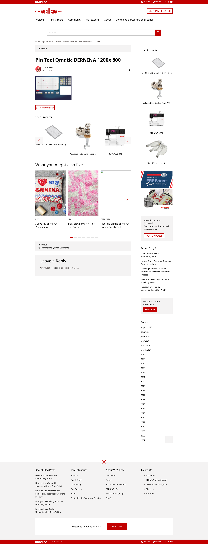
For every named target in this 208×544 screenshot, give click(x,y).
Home (37, 41)
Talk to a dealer (154, 236)
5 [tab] (88, 237)
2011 (143, 422)
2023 (143, 368)
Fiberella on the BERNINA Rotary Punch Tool (115, 225)
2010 (143, 426)
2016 (143, 399)
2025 (143, 359)
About (107, 20)
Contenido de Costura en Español (134, 20)
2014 (143, 408)
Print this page (47, 107)
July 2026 (145, 332)
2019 (143, 386)
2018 (143, 390)
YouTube (150, 493)
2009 (143, 431)
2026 (143, 354)
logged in (56, 267)
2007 (143, 440)
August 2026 (146, 327)
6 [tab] (92, 237)
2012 (143, 417)
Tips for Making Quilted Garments (55, 41)
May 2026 (145, 341)
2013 (143, 413)
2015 (143, 404)
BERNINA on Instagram (156, 480)
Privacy (109, 480)
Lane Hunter (48, 67)
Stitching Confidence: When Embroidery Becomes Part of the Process (155, 271)
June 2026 (145, 336)
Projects (39, 20)
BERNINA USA (112, 489)
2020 (143, 381)
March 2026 (146, 350)
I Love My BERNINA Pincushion (46, 225)
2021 (143, 377)
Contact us (111, 475)
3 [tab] (79, 237)
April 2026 (145, 345)
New (37, 219)
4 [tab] (83, 237)
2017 (143, 395)
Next (127, 140)
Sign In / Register (160, 10)
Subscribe (150, 309)
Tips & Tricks (56, 20)
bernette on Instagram (156, 484)
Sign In (109, 498)
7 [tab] (96, 237)
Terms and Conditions (116, 484)
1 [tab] (71, 237)
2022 (143, 372)
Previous (43, 48)
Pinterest (150, 489)
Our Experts (92, 20)
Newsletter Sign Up (115, 493)
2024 (143, 363)
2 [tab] (75, 237)
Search (158, 33)
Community (74, 20)
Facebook (150, 475)
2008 (143, 435)
